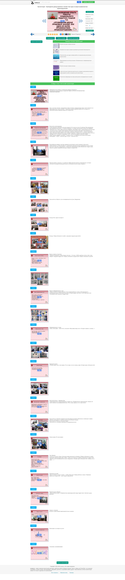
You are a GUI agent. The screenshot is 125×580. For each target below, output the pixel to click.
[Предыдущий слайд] (44, 21)
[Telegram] (64, 34)
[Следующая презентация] (93, 34)
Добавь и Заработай (88, 2)
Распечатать (90, 11)
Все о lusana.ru (54, 572)
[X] (66, 34)
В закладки (89, 30)
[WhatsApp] (70, 34)
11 (89, 25)
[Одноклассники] (62, 34)
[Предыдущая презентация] (33, 34)
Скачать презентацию (36, 41)
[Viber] (68, 34)
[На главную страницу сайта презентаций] (36, 3)
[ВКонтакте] (60, 34)
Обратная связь (63, 572)
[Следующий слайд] (81, 21)
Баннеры (72, 572)
